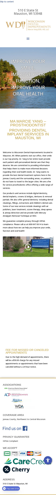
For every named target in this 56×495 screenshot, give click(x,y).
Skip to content (7, 1)
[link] (48, 460)
